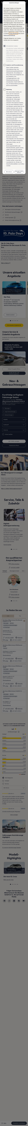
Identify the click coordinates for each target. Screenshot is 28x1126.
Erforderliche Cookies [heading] (12, 46)
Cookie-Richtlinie (13, 33)
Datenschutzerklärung (9, 35)
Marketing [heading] (9, 89)
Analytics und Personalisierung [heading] (14, 65)
